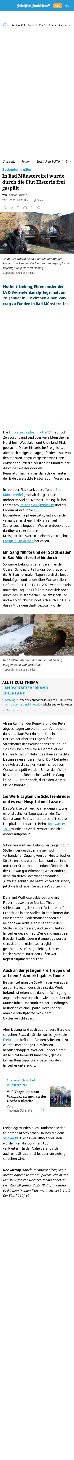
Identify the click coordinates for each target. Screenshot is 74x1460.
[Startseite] (33, 5)
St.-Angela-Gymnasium (37, 505)
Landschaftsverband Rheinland (25, 690)
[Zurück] (5, 25)
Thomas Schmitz (17, 195)
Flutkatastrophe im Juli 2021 (30, 432)
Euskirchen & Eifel (48, 161)
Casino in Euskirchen (18, 541)
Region (26, 161)
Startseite (9, 161)
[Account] (67, 5)
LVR (36, 510)
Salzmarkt (10, 1138)
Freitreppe (11, 1039)
